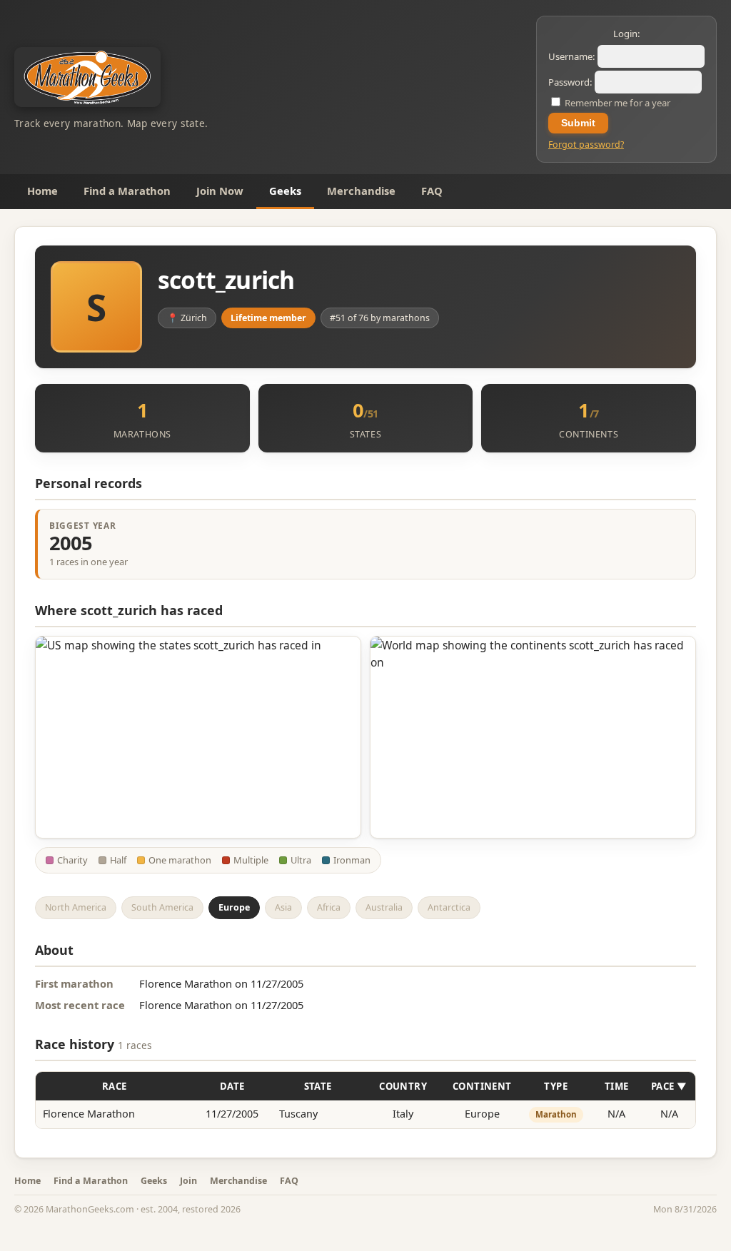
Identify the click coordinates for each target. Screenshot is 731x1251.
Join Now (219, 190)
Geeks (285, 190)
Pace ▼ (669, 1086)
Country (403, 1086)
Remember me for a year (616, 102)
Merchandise (361, 190)
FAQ (432, 190)
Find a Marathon (127, 190)
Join (188, 1181)
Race (114, 1086)
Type (556, 1086)
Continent (482, 1086)
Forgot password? (586, 144)
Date (232, 1086)
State (318, 1086)
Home (42, 190)
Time (617, 1086)
